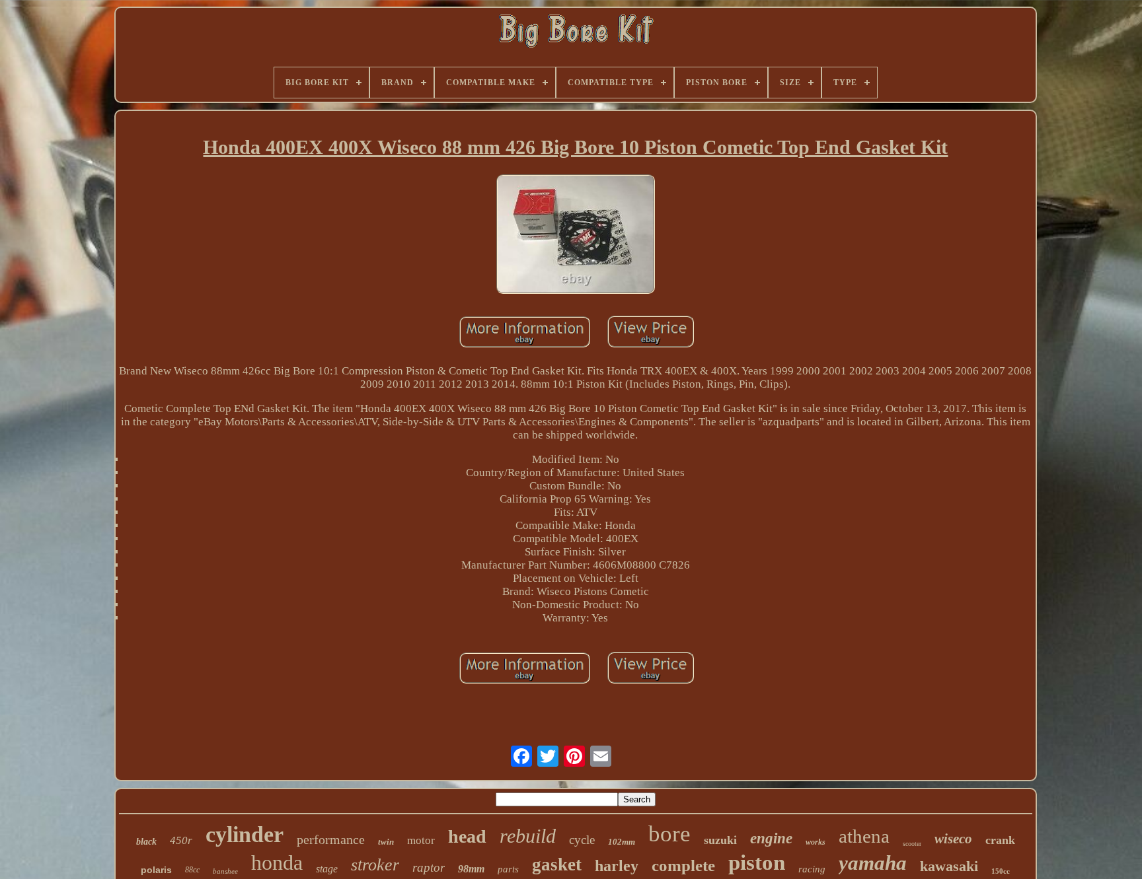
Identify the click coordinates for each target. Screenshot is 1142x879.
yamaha (873, 862)
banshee (225, 871)
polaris (156, 869)
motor (421, 840)
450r (181, 840)
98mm (471, 868)
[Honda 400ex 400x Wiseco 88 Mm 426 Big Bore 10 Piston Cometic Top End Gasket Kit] (575, 235)
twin (386, 842)
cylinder (245, 834)
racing (811, 869)
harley (616, 865)
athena (864, 836)
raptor (428, 867)
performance (331, 839)
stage (327, 868)
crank (1000, 840)
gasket (557, 864)
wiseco (953, 839)
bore (669, 834)
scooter (912, 843)
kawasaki (949, 866)
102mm (621, 842)
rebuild (528, 836)
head (467, 836)
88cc (192, 869)
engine (771, 838)
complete (683, 865)
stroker (375, 864)
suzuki (720, 840)
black (146, 842)
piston (756, 862)
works (815, 842)
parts (508, 869)
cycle (582, 840)
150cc (1000, 871)
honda (277, 862)
